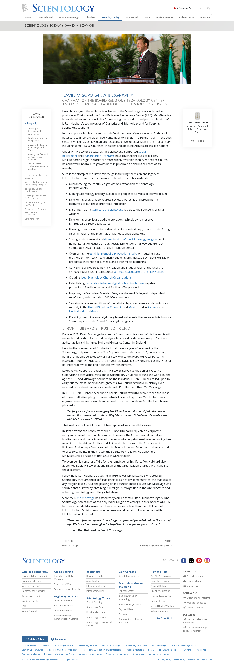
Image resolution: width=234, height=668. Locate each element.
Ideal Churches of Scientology (128, 597)
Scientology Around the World (131, 584)
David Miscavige (70, 545)
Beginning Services (66, 596)
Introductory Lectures (97, 585)
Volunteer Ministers (161, 610)
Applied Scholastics (31, 654)
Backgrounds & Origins (33, 590)
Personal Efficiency (63, 605)
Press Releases (194, 576)
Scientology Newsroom (136, 645)
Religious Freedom (96, 612)
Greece (95, 311)
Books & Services (164, 17)
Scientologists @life (129, 575)
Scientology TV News (97, 617)
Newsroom (205, 17)
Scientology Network (63, 645)
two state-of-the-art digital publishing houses (114, 283)
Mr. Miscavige (86, 498)
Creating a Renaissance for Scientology (35, 131)
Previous (68, 540)
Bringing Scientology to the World (35, 203)
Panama (152, 307)
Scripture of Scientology (107, 209)
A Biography (31, 123)
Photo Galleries (194, 581)
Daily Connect (127, 571)
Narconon (201, 649)
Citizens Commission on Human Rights (151, 654)
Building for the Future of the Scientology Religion (36, 183)
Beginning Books (95, 575)
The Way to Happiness (169, 649)
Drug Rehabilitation (160, 590)
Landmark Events (32, 218)
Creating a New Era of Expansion (156, 545)
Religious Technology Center (183, 645)
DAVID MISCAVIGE (36, 115)
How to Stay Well (161, 618)
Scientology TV (184, 8)
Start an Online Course (32, 649)
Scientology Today (110, 17)
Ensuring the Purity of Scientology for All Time (38, 147)
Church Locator (126, 590)
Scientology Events (96, 607)
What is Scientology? (69, 17)
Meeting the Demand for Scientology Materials (38, 157)
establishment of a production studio (113, 253)
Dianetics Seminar (63, 600)
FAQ (147, 17)
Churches (90, 17)
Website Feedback (196, 602)
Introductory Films (95, 590)
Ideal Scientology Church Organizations (106, 277)
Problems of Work (63, 584)
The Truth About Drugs (162, 596)
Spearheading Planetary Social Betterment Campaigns (35, 212)
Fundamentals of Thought (67, 589)
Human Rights (158, 600)
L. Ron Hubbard (45, 17)
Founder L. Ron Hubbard (34, 575)
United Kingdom (98, 307)
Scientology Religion (87, 645)
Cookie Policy (179, 659)
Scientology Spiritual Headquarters (34, 190)
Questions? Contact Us (198, 597)
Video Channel (29, 610)
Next (167, 540)
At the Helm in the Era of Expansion (36, 176)
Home (28, 17)
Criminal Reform (159, 585)
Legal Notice (206, 659)
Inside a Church (30, 600)
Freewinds (124, 614)
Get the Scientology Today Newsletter (195, 629)
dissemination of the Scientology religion (130, 239)
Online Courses (187, 17)
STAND (151, 649)
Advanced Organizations (131, 604)
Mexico (133, 307)
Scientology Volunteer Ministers (62, 649)
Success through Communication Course (66, 617)
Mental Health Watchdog (163, 605)
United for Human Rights (90, 654)
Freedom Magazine (135, 649)
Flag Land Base (126, 609)
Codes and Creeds (31, 596)
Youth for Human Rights (117, 654)
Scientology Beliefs (31, 580)
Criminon (188, 649)
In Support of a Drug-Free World (59, 654)
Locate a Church (194, 607)
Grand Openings (94, 602)
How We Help (132, 17)
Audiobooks (92, 580)
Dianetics (45, 645)
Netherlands (77, 311)
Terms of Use (193, 659)
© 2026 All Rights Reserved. (51, 659)
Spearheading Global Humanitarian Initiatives (38, 166)
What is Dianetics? (31, 585)
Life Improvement (63, 610)
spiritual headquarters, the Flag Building (139, 272)
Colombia (116, 307)
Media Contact (193, 586)
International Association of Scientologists (101, 649)
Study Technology (160, 580)
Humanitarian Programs (99, 156)
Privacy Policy (164, 659)
